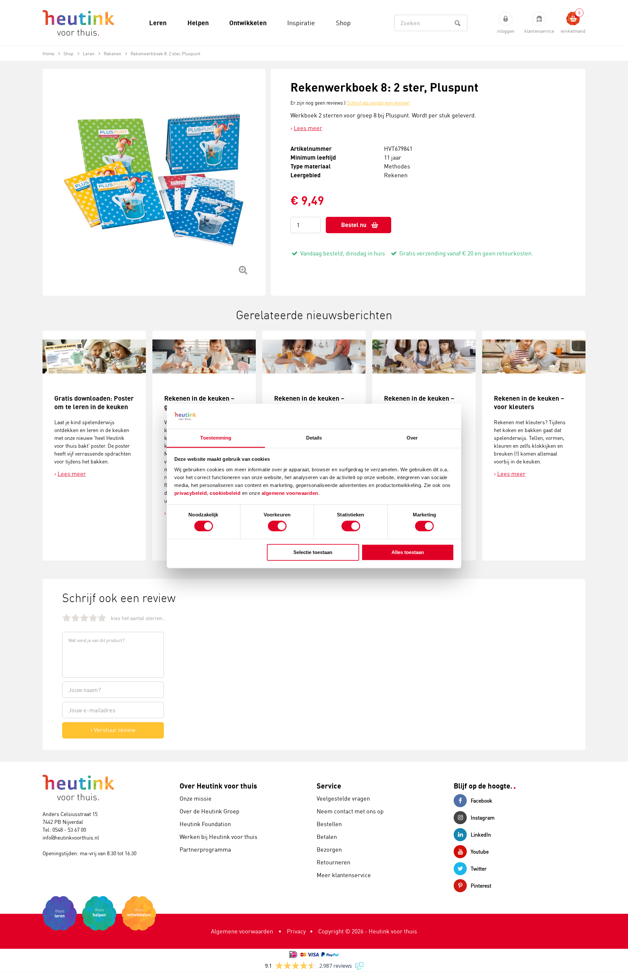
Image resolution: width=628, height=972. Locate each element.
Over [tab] (412, 438)
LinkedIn (481, 834)
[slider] (84, 618)
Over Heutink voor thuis (218, 785)
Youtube (480, 851)
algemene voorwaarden (290, 493)
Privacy (296, 931)
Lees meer (308, 127)
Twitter (479, 868)
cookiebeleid (226, 493)
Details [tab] (314, 438)
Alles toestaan (408, 552)
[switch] (277, 526)
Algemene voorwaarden (242, 931)
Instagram (483, 817)
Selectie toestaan (312, 552)
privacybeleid (190, 493)
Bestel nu (353, 225)
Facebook (481, 800)
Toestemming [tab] (215, 438)
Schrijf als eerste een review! (378, 103)
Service (329, 785)
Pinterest (481, 885)
